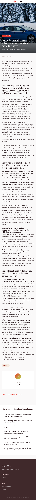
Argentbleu (6, 466)
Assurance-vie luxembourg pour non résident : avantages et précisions (17, 437)
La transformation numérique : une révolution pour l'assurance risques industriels (17, 449)
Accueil (3, 56)
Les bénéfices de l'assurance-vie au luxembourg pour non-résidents (18, 421)
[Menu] (21, 1)
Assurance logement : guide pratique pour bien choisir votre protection (17, 443)
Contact (4, 489)
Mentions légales (6, 486)
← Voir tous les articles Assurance (12, 395)
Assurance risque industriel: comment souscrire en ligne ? (18, 426)
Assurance (6, 35)
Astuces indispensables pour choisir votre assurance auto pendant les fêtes (16, 432)
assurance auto (14, 97)
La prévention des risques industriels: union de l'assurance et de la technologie (17, 415)
